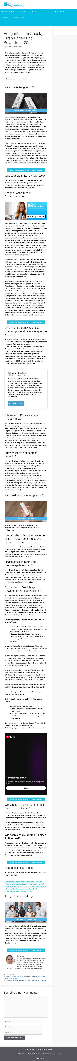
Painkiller (5, 17)
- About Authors (56, 1054)
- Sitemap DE (46, 1054)
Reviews (23, 11)
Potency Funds (19, 17)
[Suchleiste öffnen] (2, 23)
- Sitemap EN (37, 1054)
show (23, 79)
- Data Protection (20, 1054)
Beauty (47, 11)
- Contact (30, 1054)
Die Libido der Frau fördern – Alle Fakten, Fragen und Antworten (26, 980)
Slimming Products (8, 11)
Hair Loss (35, 11)
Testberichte (10, 974)
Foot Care (58, 11)
